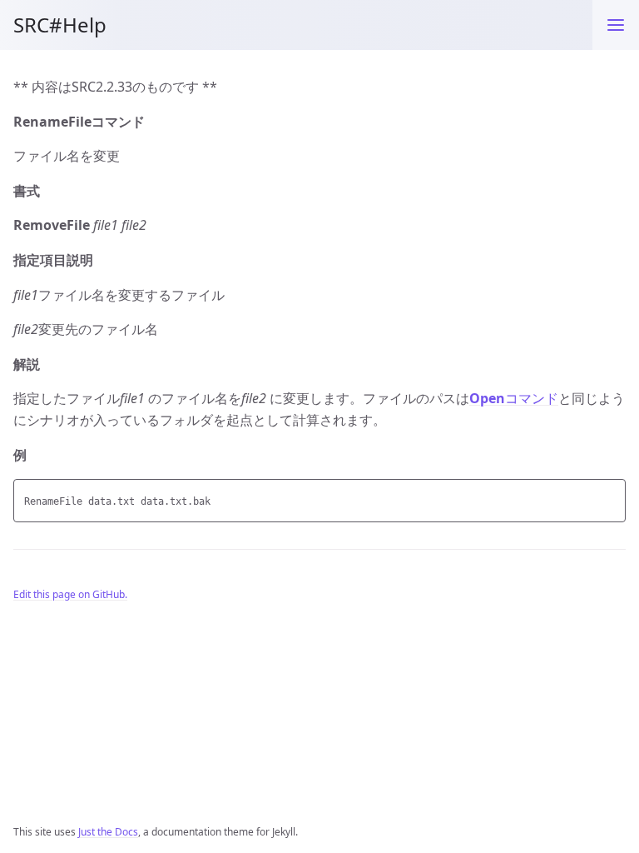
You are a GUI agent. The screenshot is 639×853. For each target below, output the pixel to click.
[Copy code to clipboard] (611, 496)
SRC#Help (59, 24)
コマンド (513, 398)
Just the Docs (108, 832)
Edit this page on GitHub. (70, 594)
